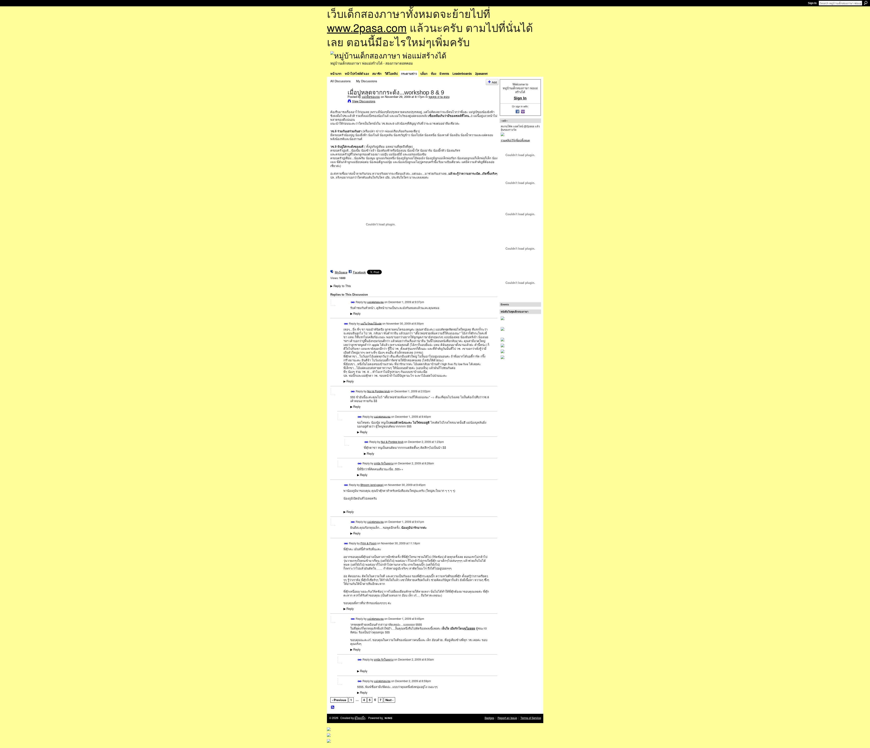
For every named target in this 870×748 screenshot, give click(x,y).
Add (494, 82)
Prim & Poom (368, 543)
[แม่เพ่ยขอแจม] (337, 102)
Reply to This (340, 286)
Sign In (812, 3)
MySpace (341, 272)
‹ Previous (339, 700)
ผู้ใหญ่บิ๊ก (360, 718)
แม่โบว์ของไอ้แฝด (371, 323)
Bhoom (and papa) (372, 485)
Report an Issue (507, 718)
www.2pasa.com (367, 27)
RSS (333, 707)
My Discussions (366, 81)
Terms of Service (530, 718)
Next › (389, 700)
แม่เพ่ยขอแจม (371, 96)
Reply (355, 313)
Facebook (359, 272)
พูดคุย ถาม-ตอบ (439, 96)
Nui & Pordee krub (378, 391)
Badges (489, 718)
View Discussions (363, 101)
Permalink (353, 302)
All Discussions (340, 81)
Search (866, 3)
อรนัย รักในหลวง (384, 463)
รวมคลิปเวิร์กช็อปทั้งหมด (515, 140)
